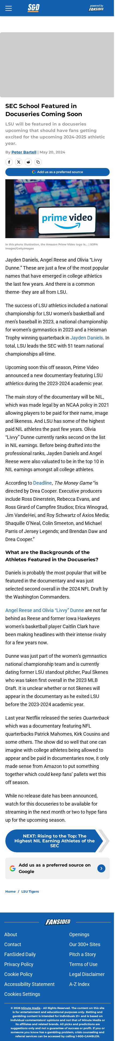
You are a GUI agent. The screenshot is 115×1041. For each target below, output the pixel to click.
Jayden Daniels (86, 338)
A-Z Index (79, 984)
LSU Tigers (30, 891)
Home (10, 891)
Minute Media (30, 1008)
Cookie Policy (18, 974)
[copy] (38, 162)
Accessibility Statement (29, 984)
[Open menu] (8, 8)
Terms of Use (83, 964)
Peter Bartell (23, 152)
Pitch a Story (82, 954)
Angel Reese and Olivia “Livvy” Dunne (44, 610)
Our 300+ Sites (84, 944)
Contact (12, 944)
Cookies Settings (22, 994)
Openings (79, 934)
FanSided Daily (20, 954)
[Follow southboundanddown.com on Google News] (101, 868)
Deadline (42, 483)
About (10, 934)
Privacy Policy (18, 964)
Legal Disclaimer (87, 974)
